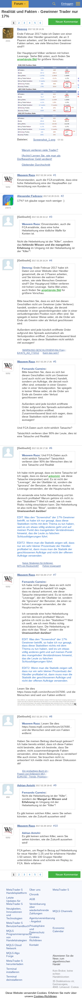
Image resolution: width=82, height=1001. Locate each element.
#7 (54, 574)
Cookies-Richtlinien (35, 939)
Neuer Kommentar (67, 21)
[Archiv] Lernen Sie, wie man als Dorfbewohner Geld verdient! (38, 157)
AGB (32, 899)
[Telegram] (61, 944)
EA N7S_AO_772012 (28, 353)
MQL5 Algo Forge (13, 954)
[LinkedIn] (55, 950)
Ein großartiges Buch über (35, 771)
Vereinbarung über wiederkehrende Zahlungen (39, 908)
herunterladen (14, 962)
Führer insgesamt (52, 566)
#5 (54, 361)
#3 (50, 216)
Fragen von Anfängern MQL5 (32, 774)
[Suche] (54, 4)
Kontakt (34, 944)
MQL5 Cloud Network (14, 947)
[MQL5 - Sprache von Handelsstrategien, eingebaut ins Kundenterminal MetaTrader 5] (6, 4)
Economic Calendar (58, 929)
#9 (54, 785)
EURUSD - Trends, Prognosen (33, 776)
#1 (54, 175)
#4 (50, 260)
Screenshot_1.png (44, 139)
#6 (50, 448)
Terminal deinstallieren (14, 978)
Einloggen (67, 3)
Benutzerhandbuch (17, 924)
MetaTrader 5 (61, 889)
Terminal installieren (12, 970)
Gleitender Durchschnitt (36, 164)
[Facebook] (55, 944)
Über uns (34, 889)
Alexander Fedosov (30, 195)
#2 (62, 195)
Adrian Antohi (26, 785)
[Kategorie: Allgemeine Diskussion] (7, 22)
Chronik (34, 894)
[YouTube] (73, 944)
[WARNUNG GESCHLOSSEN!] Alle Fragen (44, 350)
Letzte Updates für (14, 901)
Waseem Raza (26, 175)
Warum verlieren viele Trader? (40, 150)
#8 (50, 716)
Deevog (22, 29)
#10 (55, 825)
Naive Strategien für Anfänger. (37, 563)
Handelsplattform (16, 891)
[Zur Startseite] (3, 22)
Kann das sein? (51, 353)
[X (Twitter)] (67, 944)
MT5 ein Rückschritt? (28, 566)
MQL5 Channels (62, 911)
